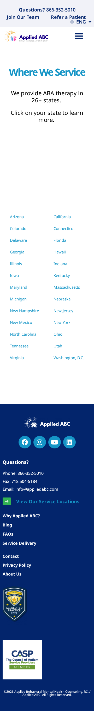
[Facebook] (25, 442)
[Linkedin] (69, 442)
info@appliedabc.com (36, 489)
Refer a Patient (68, 17)
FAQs (8, 534)
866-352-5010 (60, 10)
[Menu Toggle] (79, 35)
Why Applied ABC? (21, 515)
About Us (12, 574)
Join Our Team (23, 17)
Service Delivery (19, 543)
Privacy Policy (17, 565)
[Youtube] (54, 442)
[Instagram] (39, 442)
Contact (11, 556)
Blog (7, 525)
